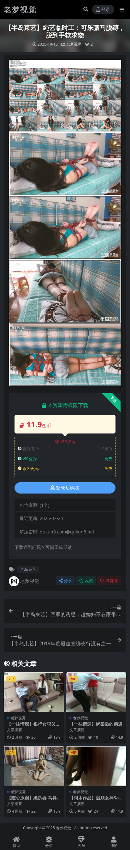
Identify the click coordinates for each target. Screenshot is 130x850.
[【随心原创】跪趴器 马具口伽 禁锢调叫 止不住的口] (34, 766)
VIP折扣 (68, 441)
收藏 (89, 580)
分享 (68, 580)
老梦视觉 (73, 44)
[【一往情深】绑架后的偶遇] (96, 692)
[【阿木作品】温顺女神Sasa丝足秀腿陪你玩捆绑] (96, 766)
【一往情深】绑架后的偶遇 (95, 724)
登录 (105, 9)
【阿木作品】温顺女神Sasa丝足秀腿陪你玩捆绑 (95, 800)
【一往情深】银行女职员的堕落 (33, 726)
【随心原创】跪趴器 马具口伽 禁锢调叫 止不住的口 (32, 800)
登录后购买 (68, 487)
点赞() (111, 580)
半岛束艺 (28, 569)
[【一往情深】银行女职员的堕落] (34, 692)
